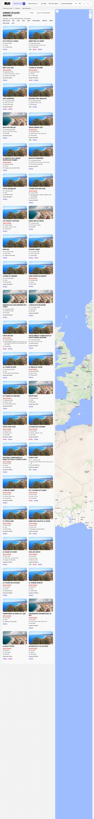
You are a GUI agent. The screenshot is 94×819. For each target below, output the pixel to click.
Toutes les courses (7, 8)
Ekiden (51, 20)
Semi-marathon (36, 20)
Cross (13, 23)
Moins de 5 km (6, 20)
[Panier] (88, 3)
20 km (28, 20)
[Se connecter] (84, 3)
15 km (23, 20)
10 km (18, 20)
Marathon (44, 20)
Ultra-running (6, 23)
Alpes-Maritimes (26, 8)
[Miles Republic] (7, 3)
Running (17, 8)
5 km (13, 20)
